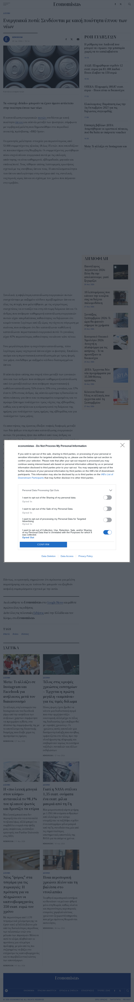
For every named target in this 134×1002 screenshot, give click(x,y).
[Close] (123, 446)
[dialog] (67, 501)
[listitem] (67, 490)
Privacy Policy (85, 556)
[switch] (107, 497)
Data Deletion (49, 556)
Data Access (67, 556)
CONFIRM (43, 544)
